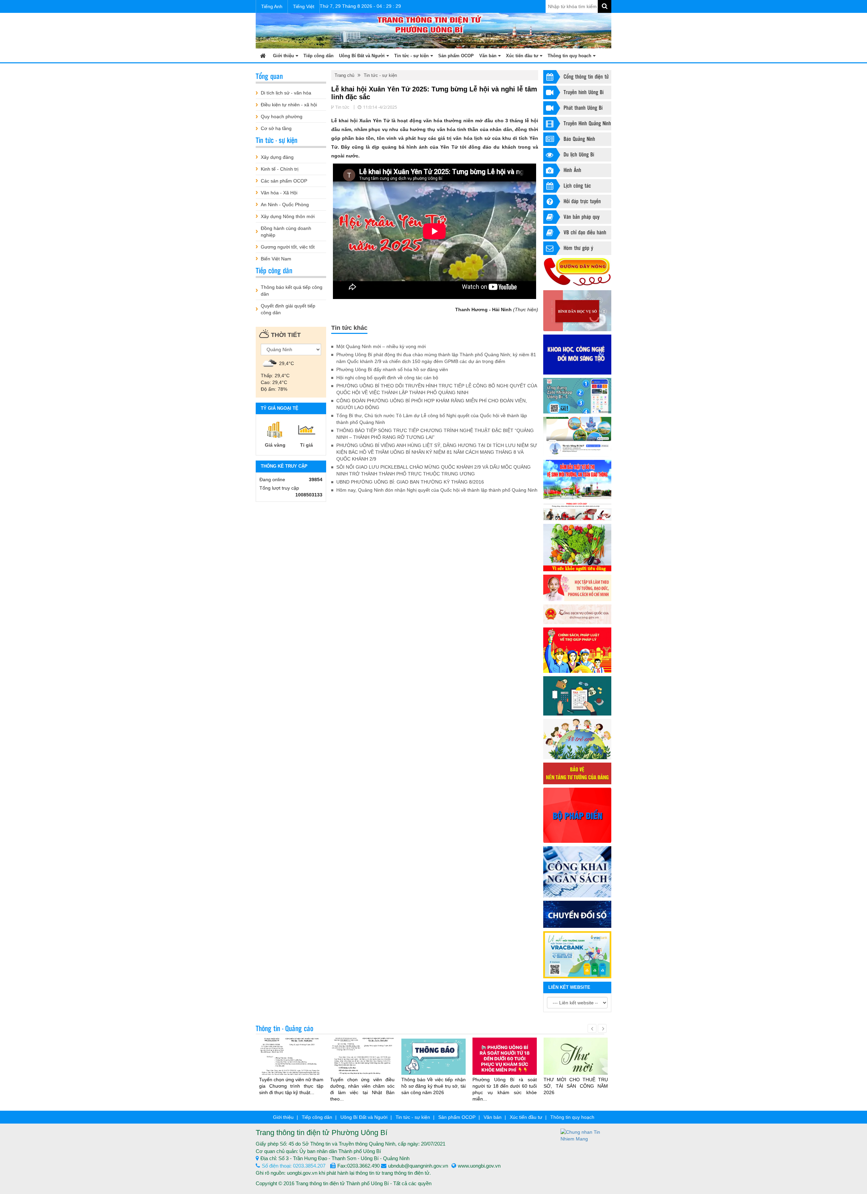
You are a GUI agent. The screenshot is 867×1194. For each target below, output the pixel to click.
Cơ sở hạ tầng (276, 128)
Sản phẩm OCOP (456, 55)
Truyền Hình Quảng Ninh (587, 123)
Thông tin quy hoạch (569, 55)
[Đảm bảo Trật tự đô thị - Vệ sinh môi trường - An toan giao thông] (577, 479)
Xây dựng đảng (277, 157)
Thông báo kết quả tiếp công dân (291, 290)
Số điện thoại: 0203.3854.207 (293, 1166)
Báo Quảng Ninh (579, 139)
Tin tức (342, 107)
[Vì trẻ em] (577, 739)
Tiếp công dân (318, 55)
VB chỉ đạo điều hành (585, 232)
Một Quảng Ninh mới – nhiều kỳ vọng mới (381, 346)
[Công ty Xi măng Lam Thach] (577, 954)
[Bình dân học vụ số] (577, 310)
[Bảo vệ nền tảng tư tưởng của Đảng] (577, 773)
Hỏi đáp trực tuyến (582, 201)
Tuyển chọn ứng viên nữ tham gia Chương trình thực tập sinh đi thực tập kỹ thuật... (291, 1086)
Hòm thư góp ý (578, 248)
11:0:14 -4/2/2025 (380, 107)
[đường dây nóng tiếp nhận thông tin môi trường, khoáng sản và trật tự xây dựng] (577, 272)
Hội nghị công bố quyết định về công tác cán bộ (387, 377)
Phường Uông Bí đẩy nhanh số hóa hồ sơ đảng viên (392, 369)
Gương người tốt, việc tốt (288, 247)
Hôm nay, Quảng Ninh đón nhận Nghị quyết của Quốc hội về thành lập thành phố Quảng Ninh (436, 490)
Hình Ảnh (572, 170)
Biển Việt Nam (276, 258)
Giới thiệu (283, 55)
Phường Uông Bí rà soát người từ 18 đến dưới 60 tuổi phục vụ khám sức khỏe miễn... (504, 1089)
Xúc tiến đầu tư (522, 55)
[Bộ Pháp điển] (577, 815)
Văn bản (487, 55)
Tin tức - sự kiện (411, 55)
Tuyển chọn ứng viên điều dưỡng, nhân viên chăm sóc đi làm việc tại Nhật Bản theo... (362, 1089)
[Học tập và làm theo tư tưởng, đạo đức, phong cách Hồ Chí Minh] (577, 588)
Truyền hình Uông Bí (584, 92)
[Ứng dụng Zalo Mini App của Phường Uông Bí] (577, 395)
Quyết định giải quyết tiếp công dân (288, 309)
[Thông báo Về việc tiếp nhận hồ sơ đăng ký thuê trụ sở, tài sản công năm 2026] (433, 1056)
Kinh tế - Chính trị (279, 169)
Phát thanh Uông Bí (583, 107)
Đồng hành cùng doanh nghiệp (286, 232)
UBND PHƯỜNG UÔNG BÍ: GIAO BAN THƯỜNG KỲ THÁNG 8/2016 (410, 482)
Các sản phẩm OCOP (284, 181)
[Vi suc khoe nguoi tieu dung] (577, 547)
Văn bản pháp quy (581, 216)
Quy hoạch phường (281, 116)
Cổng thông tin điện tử (586, 76)
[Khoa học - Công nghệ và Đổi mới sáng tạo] (577, 355)
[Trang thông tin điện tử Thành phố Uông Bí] (433, 30)
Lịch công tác (577, 185)
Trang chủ (344, 75)
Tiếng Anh (271, 6)
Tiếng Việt (303, 6)
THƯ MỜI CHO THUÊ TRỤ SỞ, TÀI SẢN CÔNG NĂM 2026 (576, 1086)
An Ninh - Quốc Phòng (285, 204)
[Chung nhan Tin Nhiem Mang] (586, 1135)
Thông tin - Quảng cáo (284, 1028)
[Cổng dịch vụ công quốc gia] (577, 614)
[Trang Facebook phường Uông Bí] (577, 436)
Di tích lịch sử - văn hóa (286, 92)
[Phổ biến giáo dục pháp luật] (577, 650)
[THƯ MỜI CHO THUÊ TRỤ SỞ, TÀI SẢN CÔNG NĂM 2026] (576, 1059)
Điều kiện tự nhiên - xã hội (289, 104)
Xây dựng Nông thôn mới (288, 216)
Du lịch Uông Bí (579, 154)
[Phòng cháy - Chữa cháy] (577, 512)
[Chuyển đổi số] (577, 914)
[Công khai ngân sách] (577, 871)
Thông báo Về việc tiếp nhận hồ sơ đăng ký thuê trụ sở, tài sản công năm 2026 (433, 1086)
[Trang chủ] (263, 55)
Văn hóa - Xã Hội (279, 192)
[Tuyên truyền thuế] (577, 696)
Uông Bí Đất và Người (362, 55)
